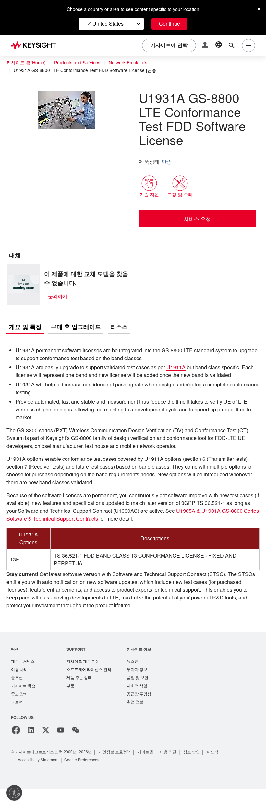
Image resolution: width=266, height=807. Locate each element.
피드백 (216, 769)
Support (76, 664)
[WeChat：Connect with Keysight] (75, 748)
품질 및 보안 (137, 694)
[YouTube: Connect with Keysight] (61, 748)
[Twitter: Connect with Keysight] (46, 748)
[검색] (232, 45)
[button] (206, 45)
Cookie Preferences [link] (87, 777)
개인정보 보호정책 (117, 769)
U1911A (189, 367)
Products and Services (79, 62)
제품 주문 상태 (79, 694)
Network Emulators (132, 62)
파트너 (17, 719)
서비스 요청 (197, 218)
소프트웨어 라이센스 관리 (88, 685)
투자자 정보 (137, 685)
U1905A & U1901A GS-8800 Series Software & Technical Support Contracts (101, 526)
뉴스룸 (133, 677)
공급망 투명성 (139, 711)
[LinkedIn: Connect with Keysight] (31, 748)
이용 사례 (19, 685)
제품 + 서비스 (23, 677)
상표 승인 (195, 769)
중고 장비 (19, 711)
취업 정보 (135, 719)
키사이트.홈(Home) (26, 62)
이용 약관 (171, 769)
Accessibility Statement (40, 777)
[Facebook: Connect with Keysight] (16, 748)
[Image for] (23, 284)
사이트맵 (148, 769)
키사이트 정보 (139, 664)
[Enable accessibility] (14, 793)
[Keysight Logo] (36, 45)
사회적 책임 (137, 702)
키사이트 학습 (23, 702)
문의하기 (57, 296)
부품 (70, 702)
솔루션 (17, 694)
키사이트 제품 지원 (83, 677)
